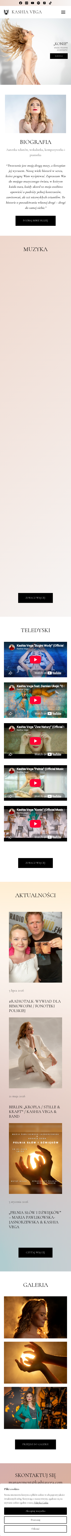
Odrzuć (36, 1528)
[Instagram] (27, 3)
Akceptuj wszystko (35, 1511)
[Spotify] (38, 3)
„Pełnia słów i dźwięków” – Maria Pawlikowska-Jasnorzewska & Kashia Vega (35, 1219)
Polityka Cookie (41, 1502)
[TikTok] (50, 3)
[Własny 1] (44, 3)
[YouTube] (33, 3)
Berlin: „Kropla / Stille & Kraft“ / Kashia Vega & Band (34, 1112)
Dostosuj (35, 1520)
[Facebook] (21, 3)
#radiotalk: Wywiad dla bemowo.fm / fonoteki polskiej (35, 1006)
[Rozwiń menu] (63, 12)
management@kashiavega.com (35, 1482)
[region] (35, 51)
